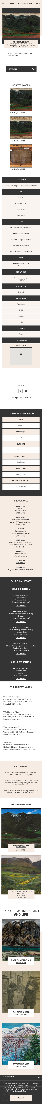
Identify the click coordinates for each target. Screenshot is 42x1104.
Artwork (13, 69)
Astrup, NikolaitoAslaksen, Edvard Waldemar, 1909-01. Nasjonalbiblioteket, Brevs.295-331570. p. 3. (19, 702)
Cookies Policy (20, 1091)
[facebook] (15, 391)
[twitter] (20, 391)
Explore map (21, 1066)
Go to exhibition (21, 1014)
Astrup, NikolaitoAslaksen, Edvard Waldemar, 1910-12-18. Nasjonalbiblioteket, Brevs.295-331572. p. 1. (20, 732)
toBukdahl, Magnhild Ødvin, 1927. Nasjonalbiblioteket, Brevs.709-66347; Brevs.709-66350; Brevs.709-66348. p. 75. (19, 747)
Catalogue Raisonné (21, 54)
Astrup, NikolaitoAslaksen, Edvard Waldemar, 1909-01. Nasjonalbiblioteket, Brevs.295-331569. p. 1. (19, 717)
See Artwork (21, 963)
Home (10, 54)
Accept (21, 1097)
